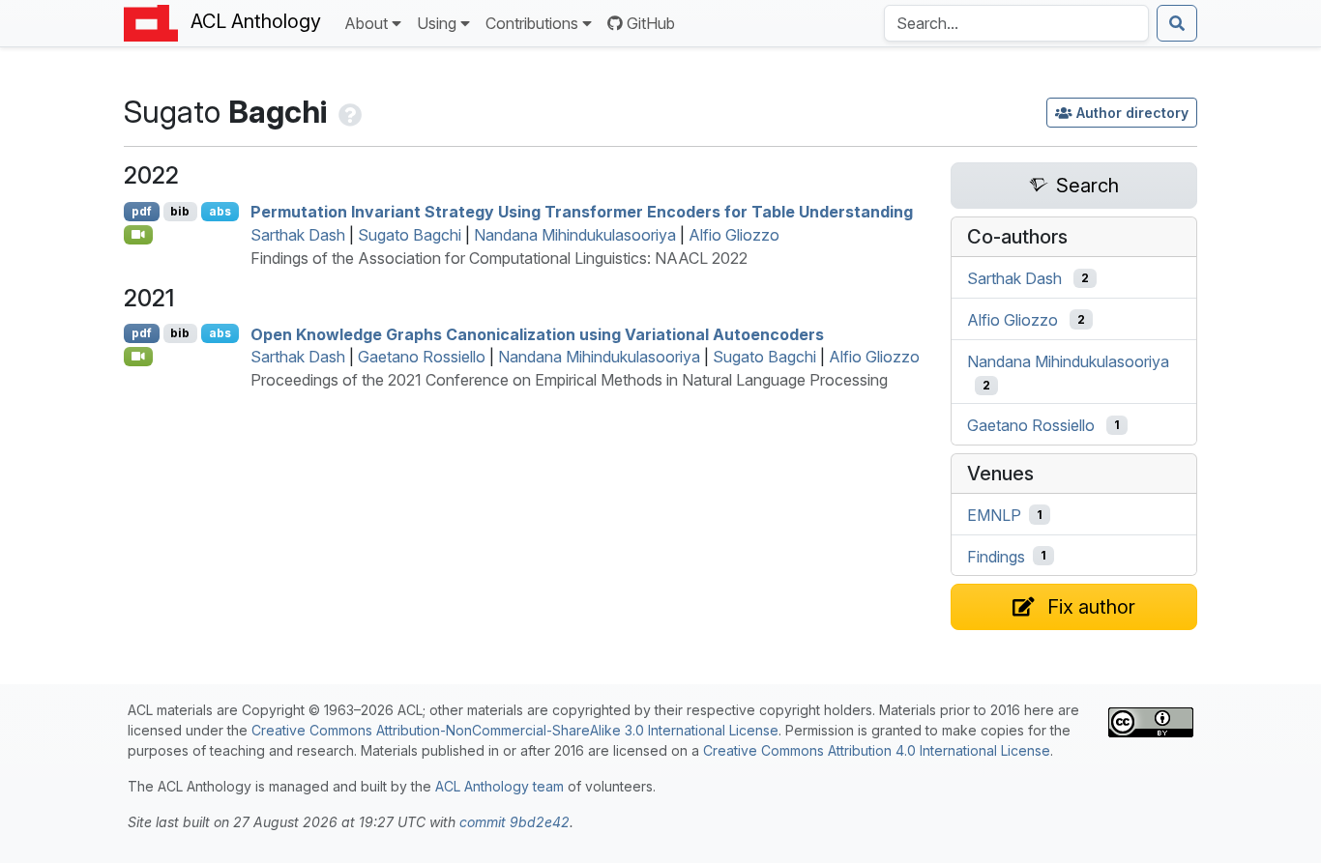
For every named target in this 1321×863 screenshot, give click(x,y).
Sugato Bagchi (409, 235)
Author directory (1132, 112)
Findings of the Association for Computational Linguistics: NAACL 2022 (499, 258)
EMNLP (994, 515)
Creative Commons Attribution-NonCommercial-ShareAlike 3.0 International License (514, 730)
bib (180, 211)
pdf (142, 211)
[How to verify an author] (348, 111)
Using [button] (436, 23)
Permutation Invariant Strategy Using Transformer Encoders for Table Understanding (581, 211)
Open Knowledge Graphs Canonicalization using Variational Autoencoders (537, 333)
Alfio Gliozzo (734, 235)
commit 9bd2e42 (514, 822)
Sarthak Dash (297, 235)
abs (220, 211)
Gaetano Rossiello (421, 356)
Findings (996, 555)
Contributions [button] (531, 23)
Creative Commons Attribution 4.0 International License (876, 750)
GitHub (651, 23)
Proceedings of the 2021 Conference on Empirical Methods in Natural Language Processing (569, 379)
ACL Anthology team (499, 786)
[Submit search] (1177, 23)
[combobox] (1016, 23)
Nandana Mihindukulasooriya (575, 235)
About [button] (366, 23)
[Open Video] (138, 235)
